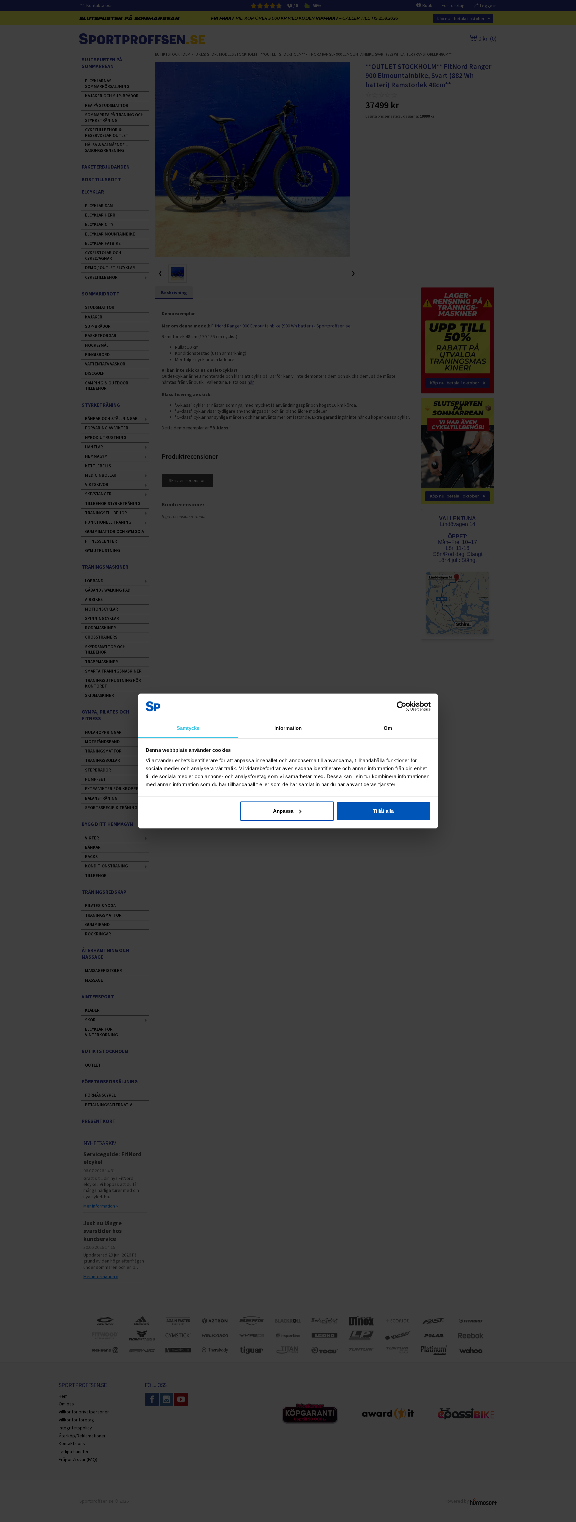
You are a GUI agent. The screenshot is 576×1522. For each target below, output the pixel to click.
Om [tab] (388, 728)
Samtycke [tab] (188, 728)
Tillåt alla (383, 811)
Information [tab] (288, 728)
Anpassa (283, 811)
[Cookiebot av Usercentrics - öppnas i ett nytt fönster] (401, 706)
